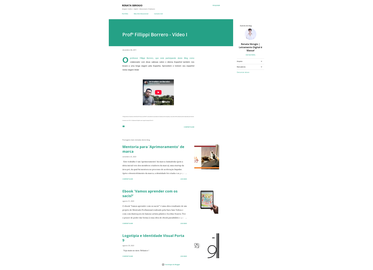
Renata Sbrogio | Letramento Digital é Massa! (250, 47)
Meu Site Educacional (141, 14)
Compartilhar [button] (189, 127)
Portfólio (125, 14)
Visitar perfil (250, 55)
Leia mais (183, 179)
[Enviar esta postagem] (123, 127)
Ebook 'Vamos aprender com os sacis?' (149, 193)
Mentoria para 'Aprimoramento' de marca (153, 149)
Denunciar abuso (243, 72)
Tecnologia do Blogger (172, 264)
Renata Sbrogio (132, 5)
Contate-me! (158, 14)
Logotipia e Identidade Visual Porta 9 (153, 238)
